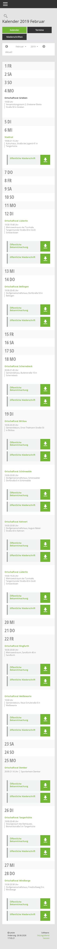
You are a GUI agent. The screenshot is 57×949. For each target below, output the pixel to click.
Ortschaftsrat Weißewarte (18, 696)
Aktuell (8, 52)
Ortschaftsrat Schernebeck (18, 366)
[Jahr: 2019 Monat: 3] (43, 46)
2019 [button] (33, 46)
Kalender (14, 30)
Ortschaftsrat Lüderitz (16, 220)
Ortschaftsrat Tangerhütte (18, 817)
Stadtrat (9, 137)
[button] (45, 160)
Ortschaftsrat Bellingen (17, 286)
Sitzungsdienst (43, 936)
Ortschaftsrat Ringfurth (17, 645)
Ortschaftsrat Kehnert (16, 521)
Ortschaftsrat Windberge (17, 880)
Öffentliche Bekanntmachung (19, 246)
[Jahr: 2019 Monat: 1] (6, 46)
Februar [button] (20, 46)
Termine (39, 30)
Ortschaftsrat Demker (16, 767)
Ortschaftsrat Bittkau (16, 421)
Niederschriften (14, 36)
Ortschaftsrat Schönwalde (18, 471)
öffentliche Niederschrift (22, 158)
